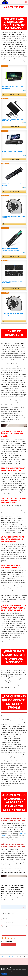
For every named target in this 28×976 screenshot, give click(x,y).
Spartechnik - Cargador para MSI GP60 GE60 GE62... (12, 119)
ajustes (12, 971)
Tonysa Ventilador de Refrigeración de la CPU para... (13, 314)
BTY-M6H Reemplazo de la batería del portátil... (13, 184)
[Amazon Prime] (24, 90)
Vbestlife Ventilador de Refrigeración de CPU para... (13, 217)
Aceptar (4, 973)
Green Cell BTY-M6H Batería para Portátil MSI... (12, 87)
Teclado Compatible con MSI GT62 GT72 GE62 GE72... (12, 281)
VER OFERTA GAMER (14, 94)
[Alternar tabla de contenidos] (23, 907)
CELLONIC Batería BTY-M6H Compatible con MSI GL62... (10, 249)
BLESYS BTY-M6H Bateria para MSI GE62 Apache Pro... (12, 152)
